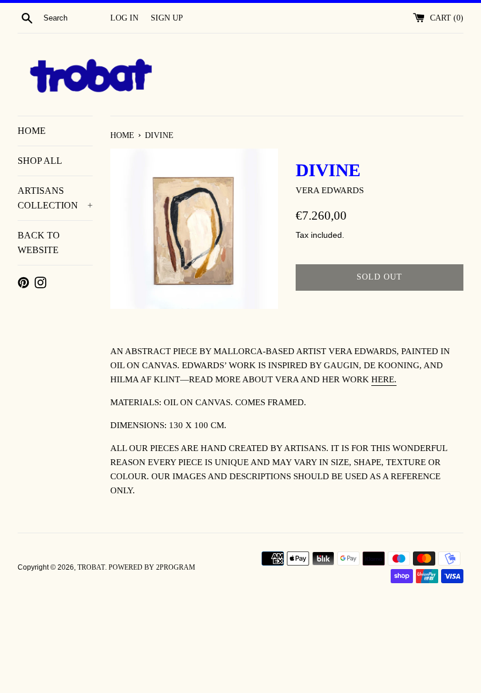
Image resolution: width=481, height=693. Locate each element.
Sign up (167, 18)
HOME (32, 131)
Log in (124, 18)
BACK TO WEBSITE (39, 242)
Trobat (91, 567)
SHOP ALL (40, 161)
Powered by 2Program (152, 567)
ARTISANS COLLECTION (55, 198)
